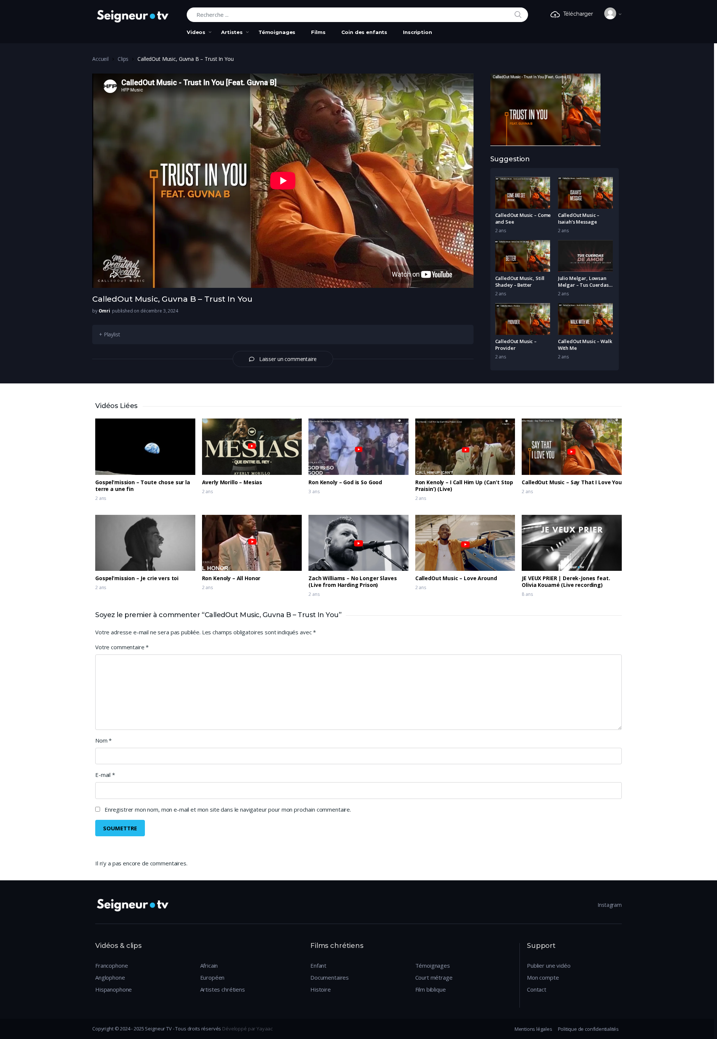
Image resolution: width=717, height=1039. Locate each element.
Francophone (111, 965)
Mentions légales (533, 1029)
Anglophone (110, 977)
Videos (196, 32)
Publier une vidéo (548, 965)
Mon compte (543, 977)
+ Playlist (109, 334)
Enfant (318, 965)
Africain (209, 965)
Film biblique (430, 989)
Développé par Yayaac (247, 1028)
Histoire (320, 989)
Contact (536, 989)
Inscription (417, 32)
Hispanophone (113, 989)
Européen (212, 977)
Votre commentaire (122, 647)
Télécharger (578, 13)
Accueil (100, 58)
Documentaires (329, 977)
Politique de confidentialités (588, 1029)
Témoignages (276, 32)
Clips (123, 58)
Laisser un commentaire (288, 359)
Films (318, 32)
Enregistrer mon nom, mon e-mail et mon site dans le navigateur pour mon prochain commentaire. (228, 809)
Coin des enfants (364, 32)
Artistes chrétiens (222, 989)
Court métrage (434, 977)
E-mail (105, 774)
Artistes (232, 32)
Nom (103, 740)
